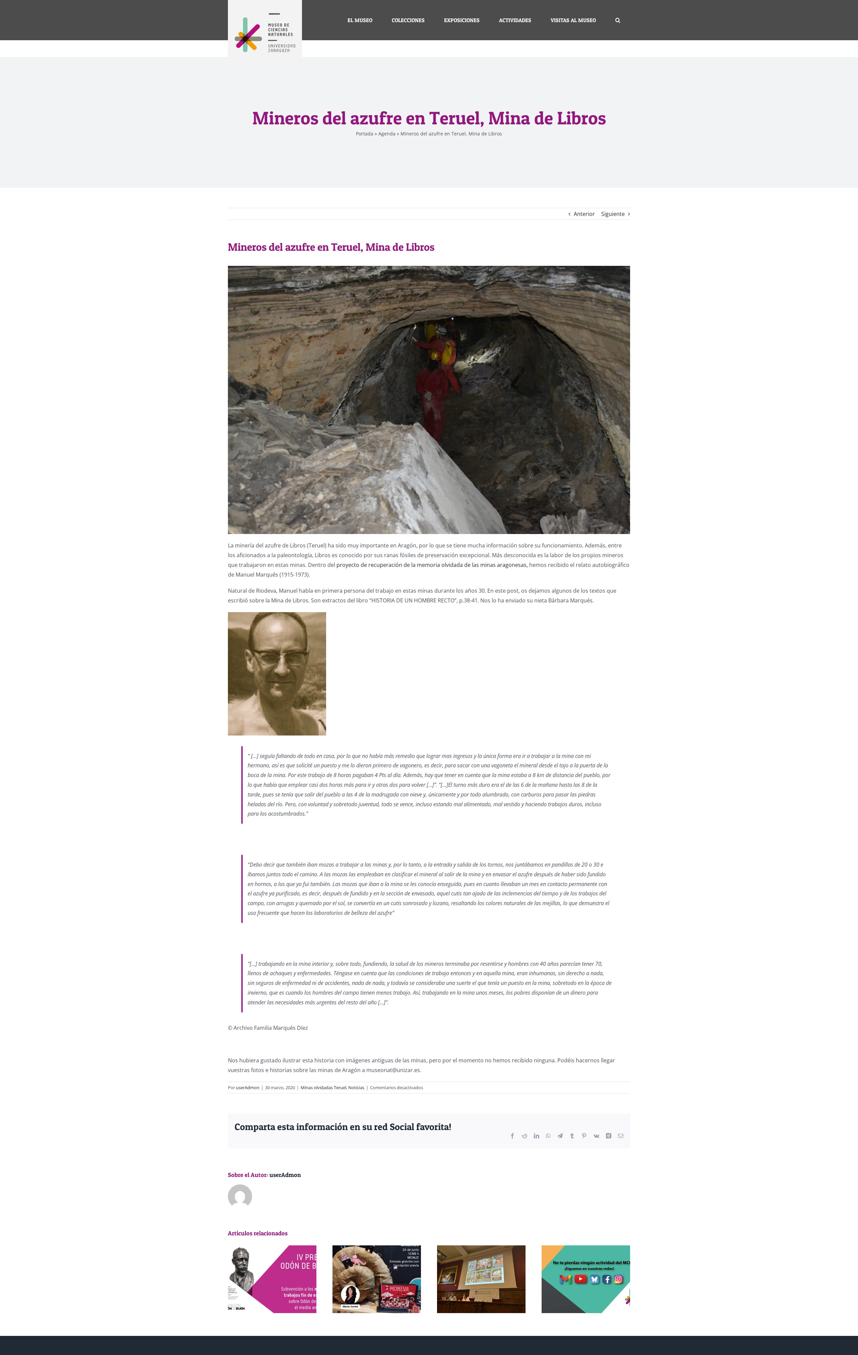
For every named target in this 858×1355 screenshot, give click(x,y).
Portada (364, 133)
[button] (618, 20)
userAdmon (247, 1087)
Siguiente (613, 214)
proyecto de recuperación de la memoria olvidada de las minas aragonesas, (432, 565)
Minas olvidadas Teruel (323, 1087)
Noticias (356, 1087)
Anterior (584, 214)
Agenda (386, 133)
